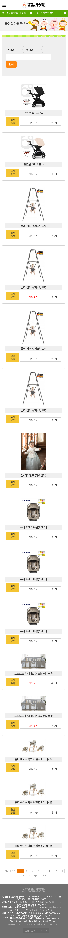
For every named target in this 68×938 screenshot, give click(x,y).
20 (29, 875)
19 (23, 875)
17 (56, 871)
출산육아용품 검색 (45, 13)
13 (32, 871)
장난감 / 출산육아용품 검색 (15, 13)
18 (62, 871)
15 (44, 871)
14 (38, 871)
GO (46, 930)
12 (26, 871)
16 (50, 871)
